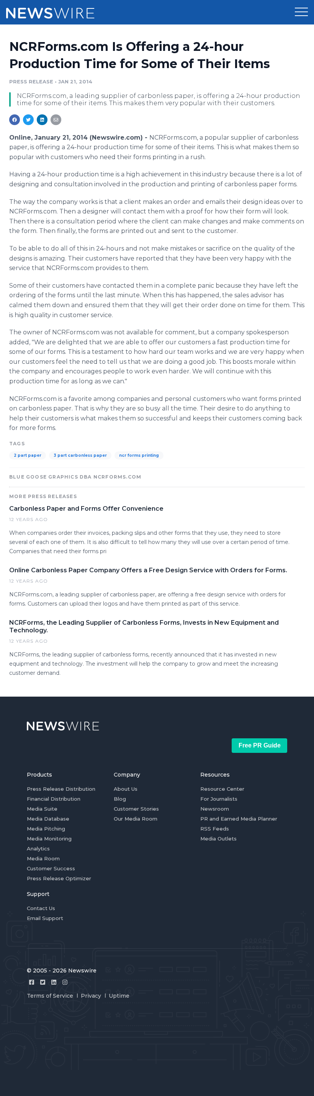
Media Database (48, 819)
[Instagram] (64, 982)
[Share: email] (56, 119)
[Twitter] (42, 982)
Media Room (43, 858)
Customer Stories (136, 809)
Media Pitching (46, 829)
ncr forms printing (139, 455)
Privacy (91, 995)
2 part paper (27, 455)
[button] (301, 12)
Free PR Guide (260, 745)
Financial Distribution (53, 799)
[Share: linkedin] (42, 119)
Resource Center (222, 789)
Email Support (45, 918)
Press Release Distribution (61, 789)
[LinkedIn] (53, 982)
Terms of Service (50, 995)
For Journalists (218, 799)
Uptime (119, 995)
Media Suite (42, 809)
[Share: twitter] (28, 119)
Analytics (38, 848)
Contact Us (41, 908)
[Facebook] (31, 982)
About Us (125, 789)
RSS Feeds (214, 829)
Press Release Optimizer (59, 878)
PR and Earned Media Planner (238, 819)
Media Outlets (218, 838)
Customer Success (51, 868)
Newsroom (214, 809)
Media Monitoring (49, 838)
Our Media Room (135, 819)
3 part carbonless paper (80, 455)
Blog (120, 799)
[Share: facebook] (14, 119)
